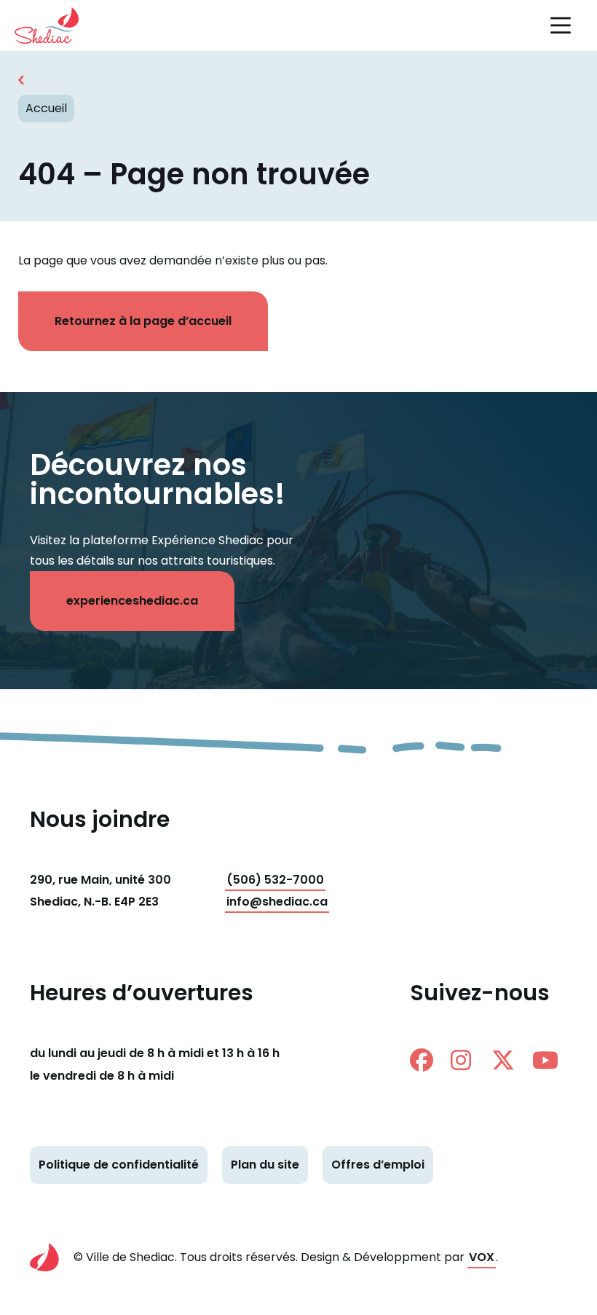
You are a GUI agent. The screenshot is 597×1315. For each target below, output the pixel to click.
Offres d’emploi (377, 1164)
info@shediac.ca (277, 901)
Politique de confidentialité (119, 1164)
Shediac (55, 25)
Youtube (549, 1060)
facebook (427, 1060)
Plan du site (265, 1164)
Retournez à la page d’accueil (143, 321)
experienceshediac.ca (132, 600)
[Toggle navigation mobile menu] (560, 25)
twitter (508, 1060)
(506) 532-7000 (275, 879)
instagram (468, 1060)
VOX (481, 1257)
